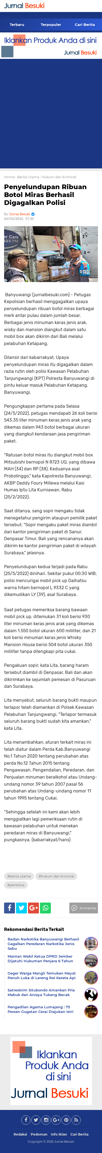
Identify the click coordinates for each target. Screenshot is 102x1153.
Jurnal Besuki (64, 1141)
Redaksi (20, 1134)
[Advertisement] (51, 114)
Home (9, 177)
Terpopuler (51, 24)
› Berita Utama (27, 177)
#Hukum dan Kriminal (56, 876)
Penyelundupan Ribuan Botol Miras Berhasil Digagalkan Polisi (45, 195)
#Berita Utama (19, 876)
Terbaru (17, 24)
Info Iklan (59, 1134)
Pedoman (39, 1134)
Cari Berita (85, 24)
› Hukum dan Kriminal (58, 177)
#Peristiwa (15, 885)
